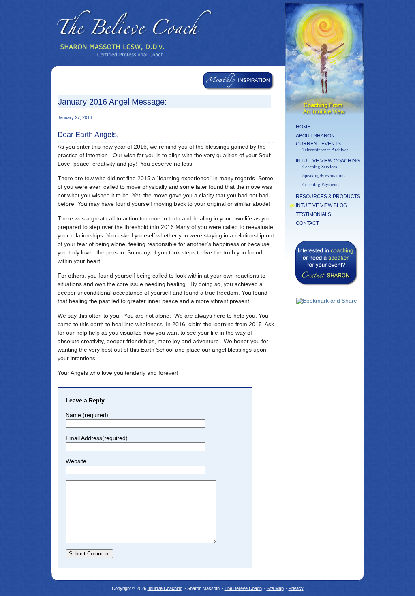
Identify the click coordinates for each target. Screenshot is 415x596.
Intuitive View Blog (321, 205)
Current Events (318, 144)
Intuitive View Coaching (328, 161)
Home (303, 127)
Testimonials (313, 214)
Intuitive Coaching (165, 588)
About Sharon (315, 136)
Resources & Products (328, 196)
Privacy (296, 588)
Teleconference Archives (325, 149)
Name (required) (87, 415)
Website (76, 461)
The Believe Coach (243, 588)
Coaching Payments (320, 184)
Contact (307, 223)
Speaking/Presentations (323, 175)
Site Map (275, 588)
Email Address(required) (97, 438)
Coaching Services (319, 166)
